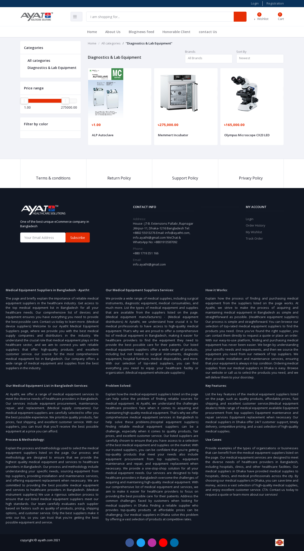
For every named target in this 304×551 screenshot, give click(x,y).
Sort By (241, 51)
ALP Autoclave (103, 135)
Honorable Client (176, 31)
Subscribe (77, 237)
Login (255, 3)
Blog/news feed (141, 31)
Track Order (254, 238)
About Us (112, 31)
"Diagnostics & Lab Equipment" (149, 43)
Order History (255, 225)
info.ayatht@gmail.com (149, 264)
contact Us (208, 31)
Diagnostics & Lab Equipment (51, 67)
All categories (38, 60)
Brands (190, 51)
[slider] (24, 100)
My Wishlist (254, 232)
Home (92, 31)
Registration (275, 3)
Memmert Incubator (173, 135)
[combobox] (209, 58)
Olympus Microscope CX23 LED (247, 135)
